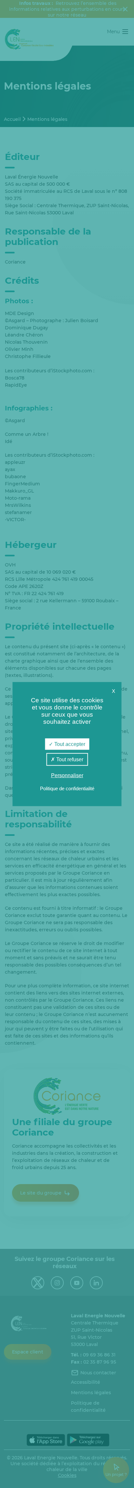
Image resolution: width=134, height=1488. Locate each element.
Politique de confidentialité (67, 788)
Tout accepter (69, 744)
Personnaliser (67, 775)
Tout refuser (69, 759)
